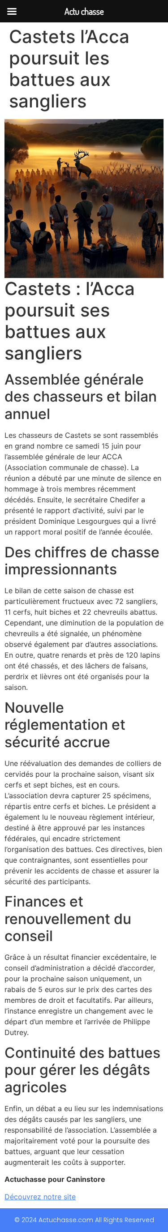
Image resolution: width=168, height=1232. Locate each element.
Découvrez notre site (40, 1196)
